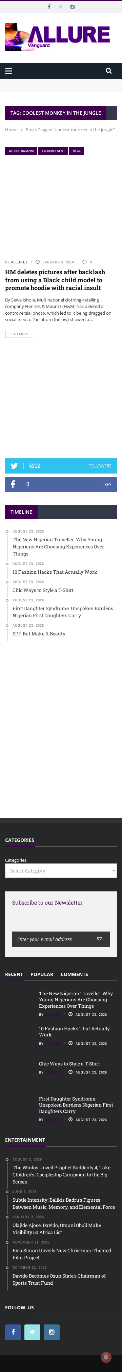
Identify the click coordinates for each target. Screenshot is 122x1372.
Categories (15, 860)
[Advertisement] (61, 398)
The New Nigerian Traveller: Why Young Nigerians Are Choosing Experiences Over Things (59, 85)
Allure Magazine (22, 151)
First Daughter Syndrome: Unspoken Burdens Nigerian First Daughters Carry (76, 1104)
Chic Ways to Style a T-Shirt (69, 1063)
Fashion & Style (53, 151)
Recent (14, 974)
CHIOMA (52, 1014)
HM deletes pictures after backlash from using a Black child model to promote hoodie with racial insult (55, 280)
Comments (74, 974)
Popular (41, 974)
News (77, 151)
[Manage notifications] (106, 1357)
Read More (19, 334)
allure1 (19, 262)
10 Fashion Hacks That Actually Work (74, 1031)
